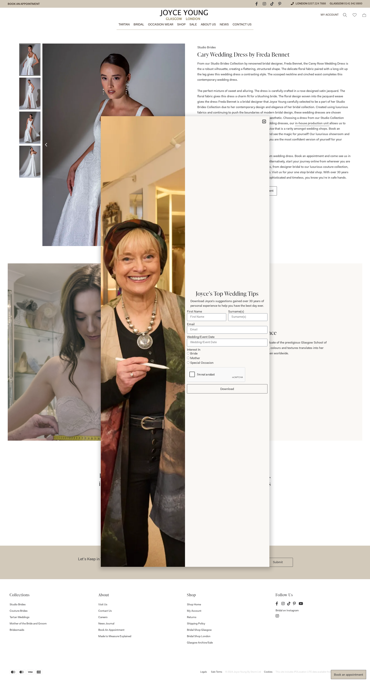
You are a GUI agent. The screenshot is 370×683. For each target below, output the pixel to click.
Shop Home (194, 604)
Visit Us (102, 604)
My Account (194, 611)
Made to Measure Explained (114, 636)
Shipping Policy (196, 624)
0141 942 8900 (353, 4)
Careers (103, 617)
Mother (195, 358)
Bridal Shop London (198, 636)
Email (191, 324)
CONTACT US (242, 24)
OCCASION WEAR (160, 24)
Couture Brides (19, 611)
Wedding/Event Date (200, 337)
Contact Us (105, 611)
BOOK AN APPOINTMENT (24, 4)
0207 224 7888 (317, 4)
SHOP (181, 24)
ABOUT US (208, 24)
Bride (194, 353)
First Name (194, 311)
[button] (264, 121)
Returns (191, 617)
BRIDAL (139, 24)
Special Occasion (202, 363)
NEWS (224, 24)
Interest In (193, 349)
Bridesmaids (17, 630)
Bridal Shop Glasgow (199, 630)
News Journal (106, 624)
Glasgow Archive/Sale (200, 643)
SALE (193, 24)
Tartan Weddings (19, 617)
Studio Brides (18, 604)
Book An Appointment (111, 630)
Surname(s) (236, 311)
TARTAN (124, 24)
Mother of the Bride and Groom (28, 624)
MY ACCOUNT (330, 15)
